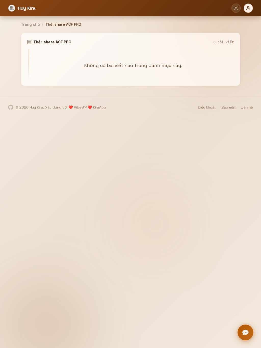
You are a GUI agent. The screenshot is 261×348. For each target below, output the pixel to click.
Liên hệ (247, 107)
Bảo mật (228, 107)
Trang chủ (30, 24)
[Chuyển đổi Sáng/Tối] (236, 8)
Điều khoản (207, 107)
